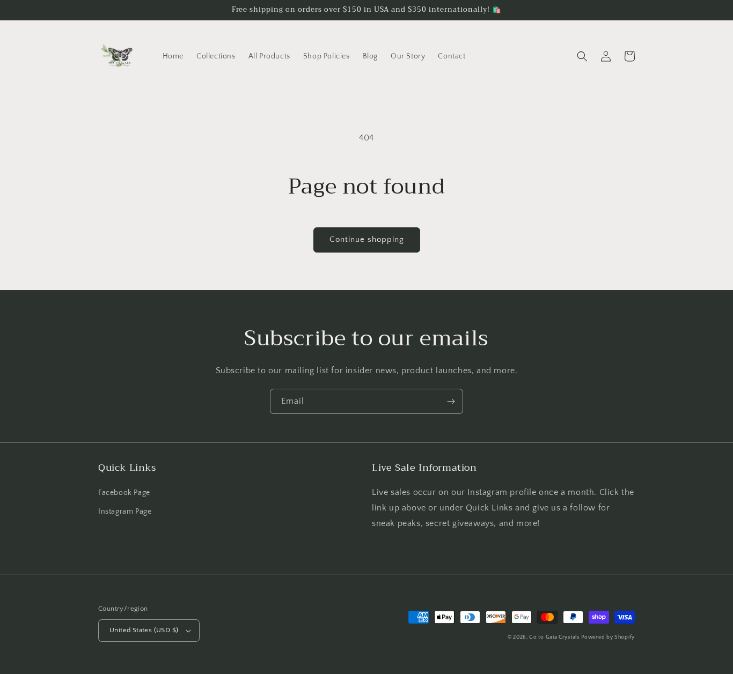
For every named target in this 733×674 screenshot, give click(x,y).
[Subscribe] (451, 401)
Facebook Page (124, 492)
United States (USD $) (143, 630)
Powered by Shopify (608, 637)
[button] (582, 56)
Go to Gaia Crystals (554, 637)
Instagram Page (124, 511)
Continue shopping (366, 239)
